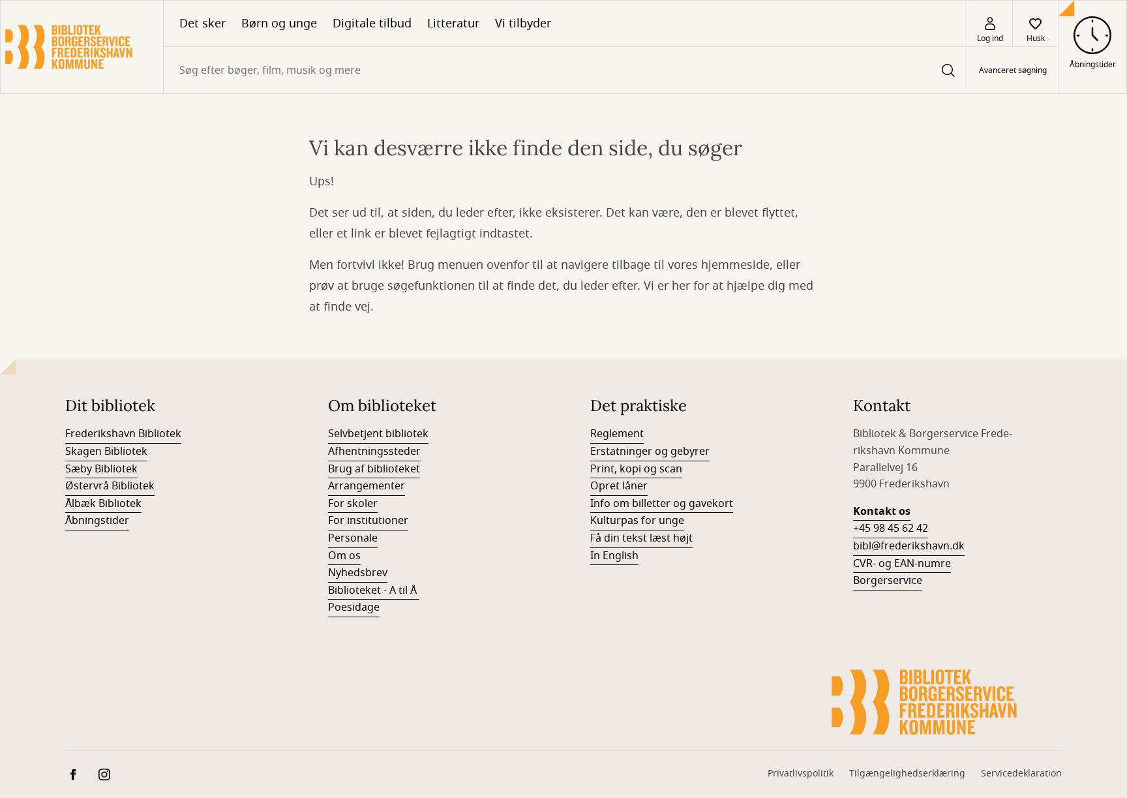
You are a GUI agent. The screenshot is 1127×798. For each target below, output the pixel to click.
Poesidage (354, 607)
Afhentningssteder (374, 451)
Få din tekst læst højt (641, 538)
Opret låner (619, 486)
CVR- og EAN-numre (902, 564)
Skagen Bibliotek (106, 451)
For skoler (353, 504)
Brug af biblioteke (372, 469)
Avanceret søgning (1013, 70)
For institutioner (368, 521)
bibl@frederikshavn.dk (909, 546)
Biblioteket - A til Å (373, 590)
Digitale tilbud (372, 23)
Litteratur (453, 23)
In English (614, 556)
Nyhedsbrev (357, 573)
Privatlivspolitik (801, 773)
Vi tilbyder (523, 23)
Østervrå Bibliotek (110, 486)
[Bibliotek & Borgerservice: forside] (82, 47)
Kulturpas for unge (637, 521)
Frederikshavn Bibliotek (123, 434)
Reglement (617, 434)
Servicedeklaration (1021, 773)
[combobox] (565, 70)
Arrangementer (366, 486)
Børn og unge (279, 23)
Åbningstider (97, 521)
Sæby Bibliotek (101, 469)
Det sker (202, 23)
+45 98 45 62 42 (890, 528)
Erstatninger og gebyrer (650, 451)
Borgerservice (887, 581)
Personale (353, 538)
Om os (344, 556)
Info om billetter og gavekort (661, 504)
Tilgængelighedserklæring (907, 773)
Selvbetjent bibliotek (378, 434)
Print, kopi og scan (636, 469)
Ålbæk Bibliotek (103, 504)
